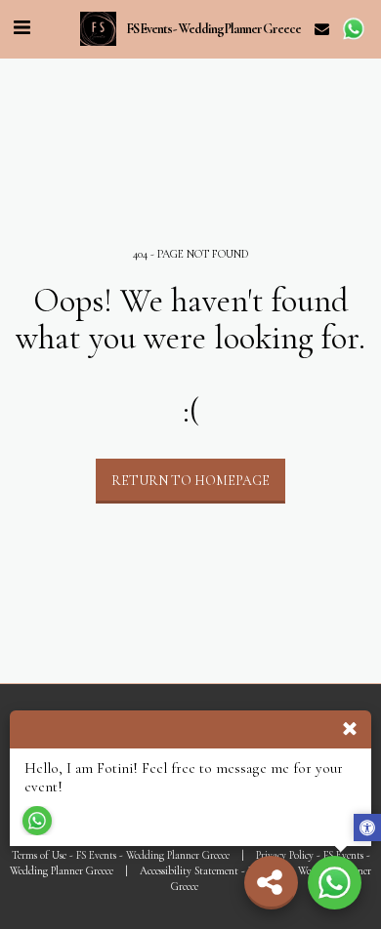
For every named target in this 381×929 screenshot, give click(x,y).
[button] (21, 28)
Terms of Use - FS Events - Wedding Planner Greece (121, 855)
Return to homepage (190, 480)
